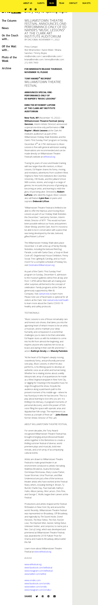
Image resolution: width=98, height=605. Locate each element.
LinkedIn (48, 596)
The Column (9, 20)
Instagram (35, 9)
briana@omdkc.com (33, 59)
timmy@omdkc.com (54, 59)
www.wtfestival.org (32, 564)
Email (54, 596)
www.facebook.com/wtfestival (38, 567)
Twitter (25, 9)
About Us (27, 3)
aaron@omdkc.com (51, 56)
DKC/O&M (33, 39)
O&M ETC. (86, 3)
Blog (52, 3)
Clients (40, 3)
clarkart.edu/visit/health (57, 300)
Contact (73, 3)
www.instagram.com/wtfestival (38, 570)
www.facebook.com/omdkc (37, 583)
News (5, 28)
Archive (6, 68)
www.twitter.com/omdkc (35, 586)
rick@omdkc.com (32, 56)
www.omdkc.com (32, 580)
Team (61, 3)
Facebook (31, 9)
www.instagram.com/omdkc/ (37, 589)
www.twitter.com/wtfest (35, 573)
